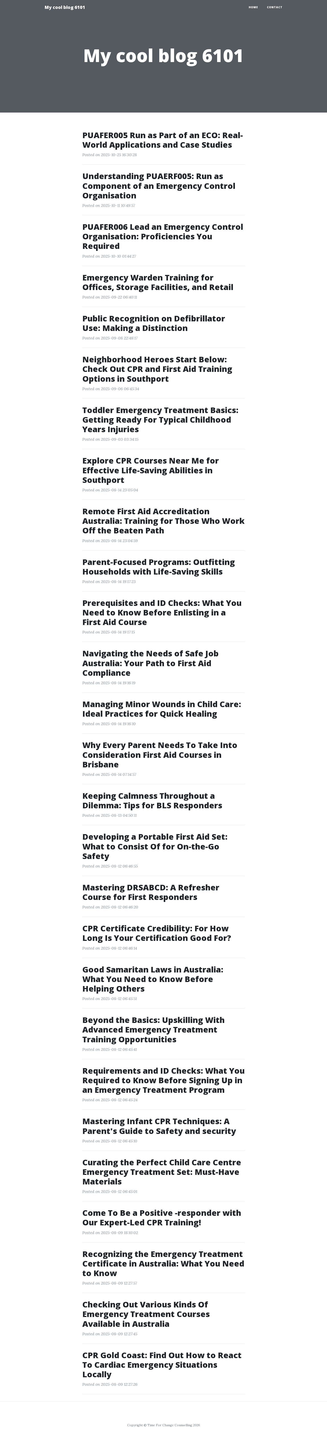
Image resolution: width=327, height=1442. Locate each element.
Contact (275, 7)
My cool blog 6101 (64, 7)
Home (253, 7)
